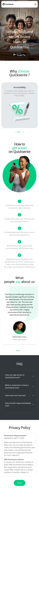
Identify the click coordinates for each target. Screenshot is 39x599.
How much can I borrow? (15, 395)
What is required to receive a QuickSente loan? (17, 386)
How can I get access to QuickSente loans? (14, 376)
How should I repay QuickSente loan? (18, 404)
